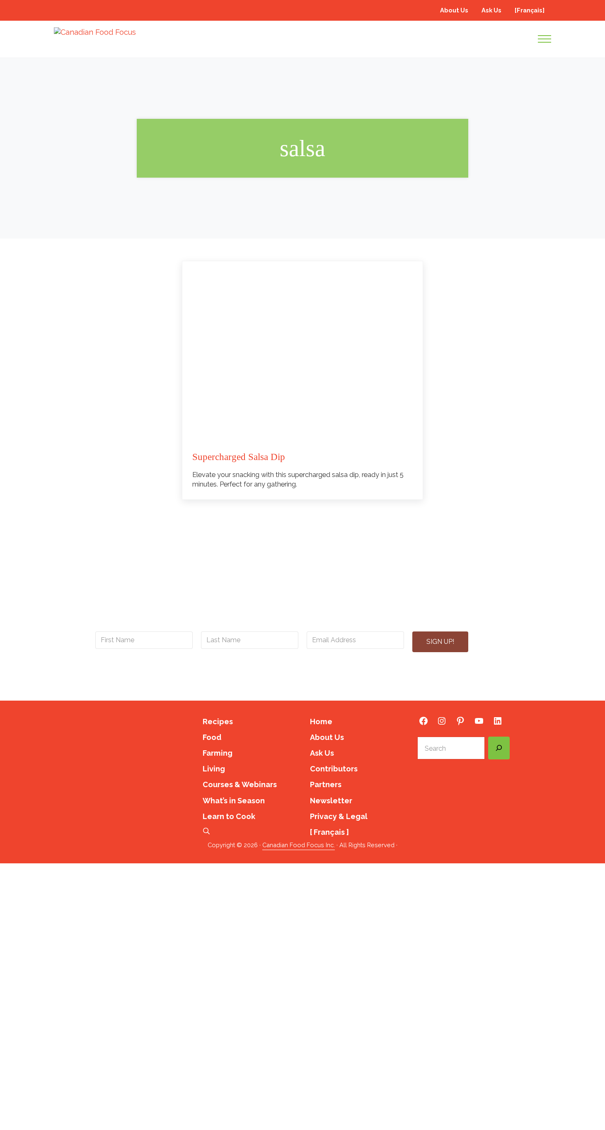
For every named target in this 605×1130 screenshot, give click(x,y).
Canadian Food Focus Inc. (298, 844)
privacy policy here (348, 682)
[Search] (499, 748)
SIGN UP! (440, 642)
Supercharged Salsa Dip (238, 457)
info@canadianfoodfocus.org (281, 672)
